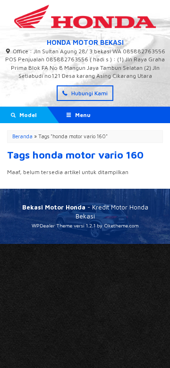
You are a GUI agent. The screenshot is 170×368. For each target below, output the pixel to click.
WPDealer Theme (52, 225)
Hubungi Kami (89, 93)
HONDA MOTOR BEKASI (85, 42)
